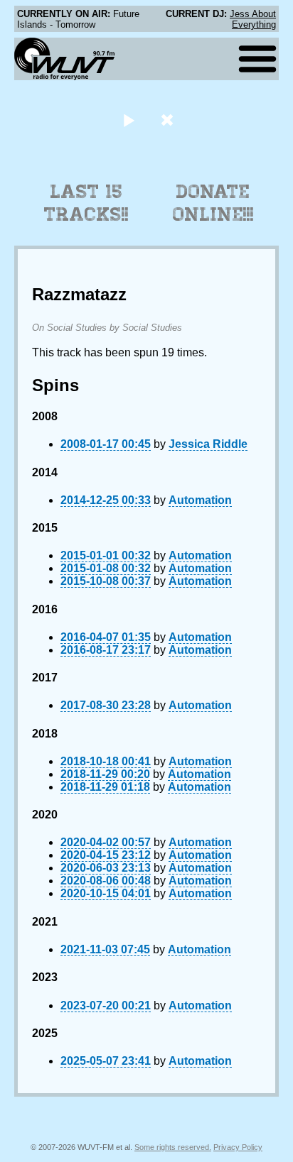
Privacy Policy (237, 1147)
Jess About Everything (253, 19)
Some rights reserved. (172, 1147)
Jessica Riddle (208, 444)
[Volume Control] (169, 120)
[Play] (128, 120)
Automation (200, 500)
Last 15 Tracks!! (86, 203)
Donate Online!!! (213, 203)
